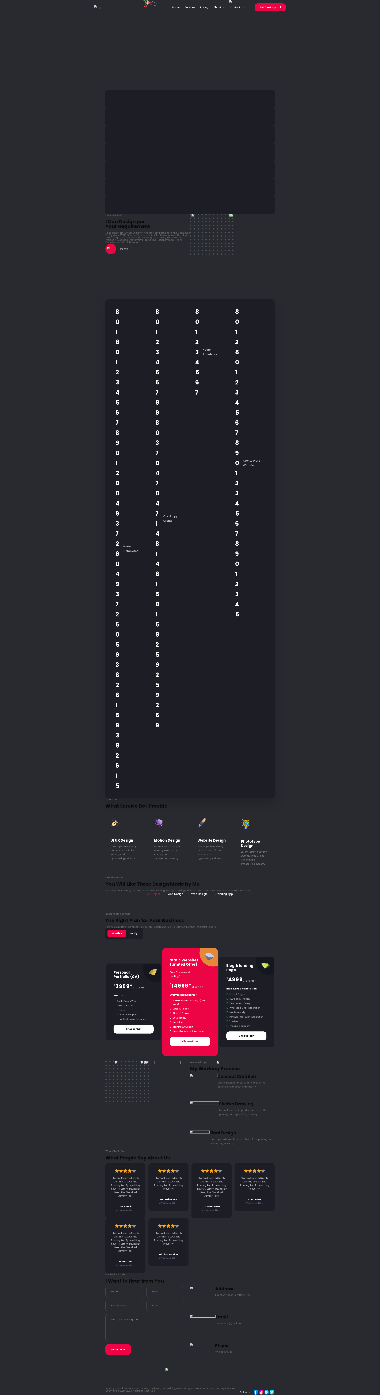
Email (222, 1317)
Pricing (204, 7)
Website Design (211, 840)
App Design (175, 894)
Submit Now (118, 1349)
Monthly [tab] (116, 933)
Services (190, 7)
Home (175, 7)
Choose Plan (133, 1029)
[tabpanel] (190, 1004)
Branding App (224, 894)
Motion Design (167, 840)
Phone (222, 1345)
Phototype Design (250, 843)
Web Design (199, 894)
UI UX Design (122, 840)
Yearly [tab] (133, 933)
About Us (219, 7)
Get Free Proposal (270, 7)
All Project (153, 894)
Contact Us (237, 7)
